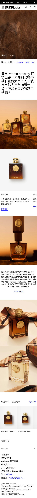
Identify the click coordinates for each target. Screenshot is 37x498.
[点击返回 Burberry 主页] (13, 7)
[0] (30, 7)
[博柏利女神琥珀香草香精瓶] (18, 323)
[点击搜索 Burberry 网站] (26, 7)
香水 (33, 62)
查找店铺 (5, 454)
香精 (27, 62)
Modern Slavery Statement (8, 483)
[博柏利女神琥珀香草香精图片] (16, 170)
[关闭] (35, 2)
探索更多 (4, 209)
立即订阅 (24, 2)
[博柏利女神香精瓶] (18, 369)
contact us (4, 488)
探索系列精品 (18, 291)
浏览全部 (32, 402)
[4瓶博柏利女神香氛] (18, 124)
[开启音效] (35, 55)
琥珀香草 (20, 62)
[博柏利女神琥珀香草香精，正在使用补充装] (18, 240)
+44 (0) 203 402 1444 (24, 486)
